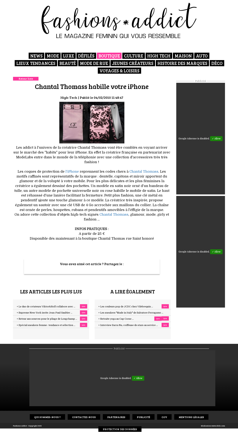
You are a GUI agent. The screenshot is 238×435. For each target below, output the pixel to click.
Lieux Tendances (35, 63)
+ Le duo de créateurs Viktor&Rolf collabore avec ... (46, 306)
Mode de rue (94, 63)
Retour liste (26, 78)
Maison (183, 56)
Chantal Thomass (143, 171)
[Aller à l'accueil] (119, 20)
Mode (53, 56)
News (36, 56)
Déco (217, 63)
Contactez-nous (84, 417)
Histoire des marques (182, 63)
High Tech (159, 56)
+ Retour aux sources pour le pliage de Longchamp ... (47, 319)
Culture (133, 56)
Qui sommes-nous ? (47, 417)
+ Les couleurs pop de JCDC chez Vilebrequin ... (125, 306)
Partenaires (116, 417)
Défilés (86, 56)
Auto (202, 56)
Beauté (68, 63)
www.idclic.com (218, 425)
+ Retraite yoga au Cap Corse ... (116, 319)
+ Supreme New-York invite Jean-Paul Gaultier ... (44, 312)
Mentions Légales (191, 417)
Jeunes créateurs (132, 63)
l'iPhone (72, 171)
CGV (164, 417)
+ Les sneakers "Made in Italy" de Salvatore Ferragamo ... (130, 312)
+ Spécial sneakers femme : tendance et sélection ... (46, 325)
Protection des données (120, 429)
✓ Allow (216, 138)
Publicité (143, 417)
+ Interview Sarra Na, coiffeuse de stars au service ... (128, 325)
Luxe (68, 56)
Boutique (109, 56)
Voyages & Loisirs (119, 71)
